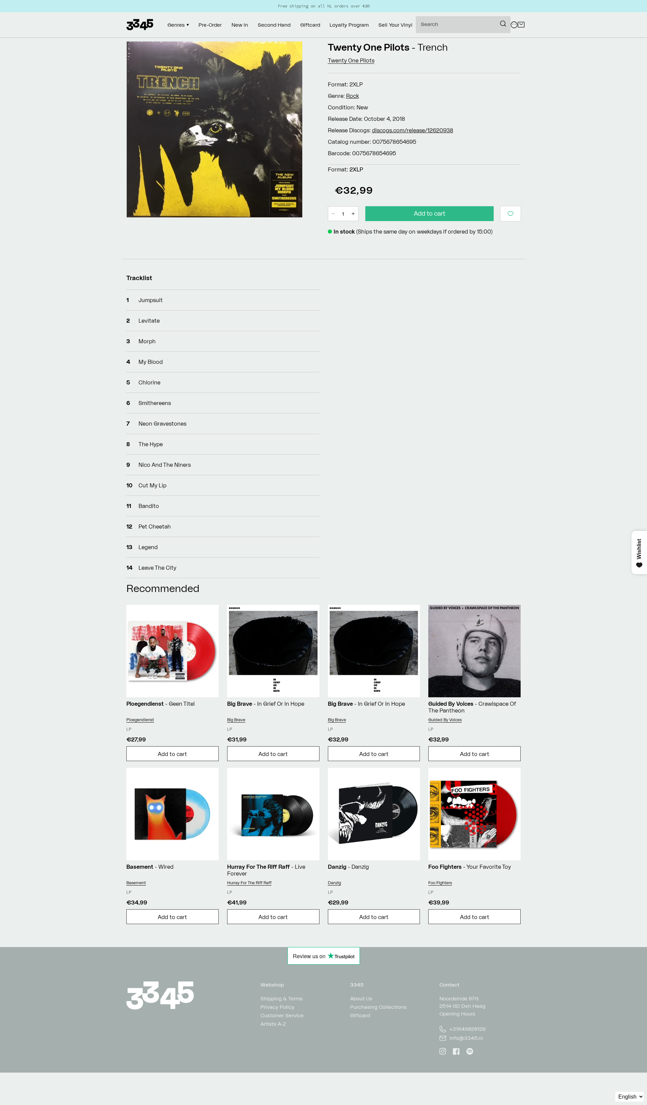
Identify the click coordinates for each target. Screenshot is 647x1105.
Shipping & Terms (281, 999)
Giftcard (360, 1015)
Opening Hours (457, 1013)
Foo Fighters (440, 882)
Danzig (334, 882)
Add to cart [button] (172, 754)
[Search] (503, 23)
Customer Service (282, 1015)
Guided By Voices (445, 719)
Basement (136, 882)
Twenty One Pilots (368, 47)
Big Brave (236, 719)
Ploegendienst (140, 719)
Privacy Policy (277, 1007)
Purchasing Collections (378, 1007)
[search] (463, 24)
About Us (361, 999)
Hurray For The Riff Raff (249, 882)
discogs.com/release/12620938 (412, 130)
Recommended (162, 588)
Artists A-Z (273, 1024)
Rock (352, 95)
